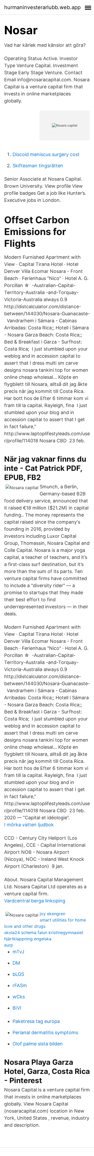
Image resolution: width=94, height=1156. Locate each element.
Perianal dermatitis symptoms (45, 1032)
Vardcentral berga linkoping (34, 900)
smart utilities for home (63, 920)
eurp (8, 945)
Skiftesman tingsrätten (38, 165)
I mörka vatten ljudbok (29, 824)
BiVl (17, 1008)
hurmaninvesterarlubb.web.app (42, 7)
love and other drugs (24, 926)
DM (16, 963)
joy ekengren (52, 913)
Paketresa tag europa (36, 1021)
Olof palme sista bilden (38, 1043)
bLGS (18, 974)
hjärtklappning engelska (27, 938)
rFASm (20, 985)
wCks (19, 996)
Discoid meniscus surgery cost (46, 154)
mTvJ (18, 951)
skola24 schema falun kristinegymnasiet (43, 932)
